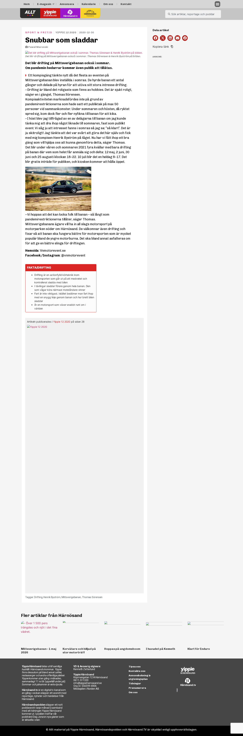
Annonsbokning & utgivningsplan (140, 677)
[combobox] (193, 14)
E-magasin (44, 4)
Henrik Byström (51, 597)
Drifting (38, 597)
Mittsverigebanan (71, 597)
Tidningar (135, 683)
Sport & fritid (38, 32)
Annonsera (67, 4)
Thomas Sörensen (92, 597)
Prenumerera (137, 687)
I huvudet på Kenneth (160, 649)
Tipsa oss (135, 666)
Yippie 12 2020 (61, 321)
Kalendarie (89, 4)
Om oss (108, 4)
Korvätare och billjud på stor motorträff (79, 650)
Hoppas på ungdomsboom (122, 649)
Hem (27, 4)
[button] (217, 4)
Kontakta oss (137, 671)
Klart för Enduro (198, 649)
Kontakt (126, 4)
